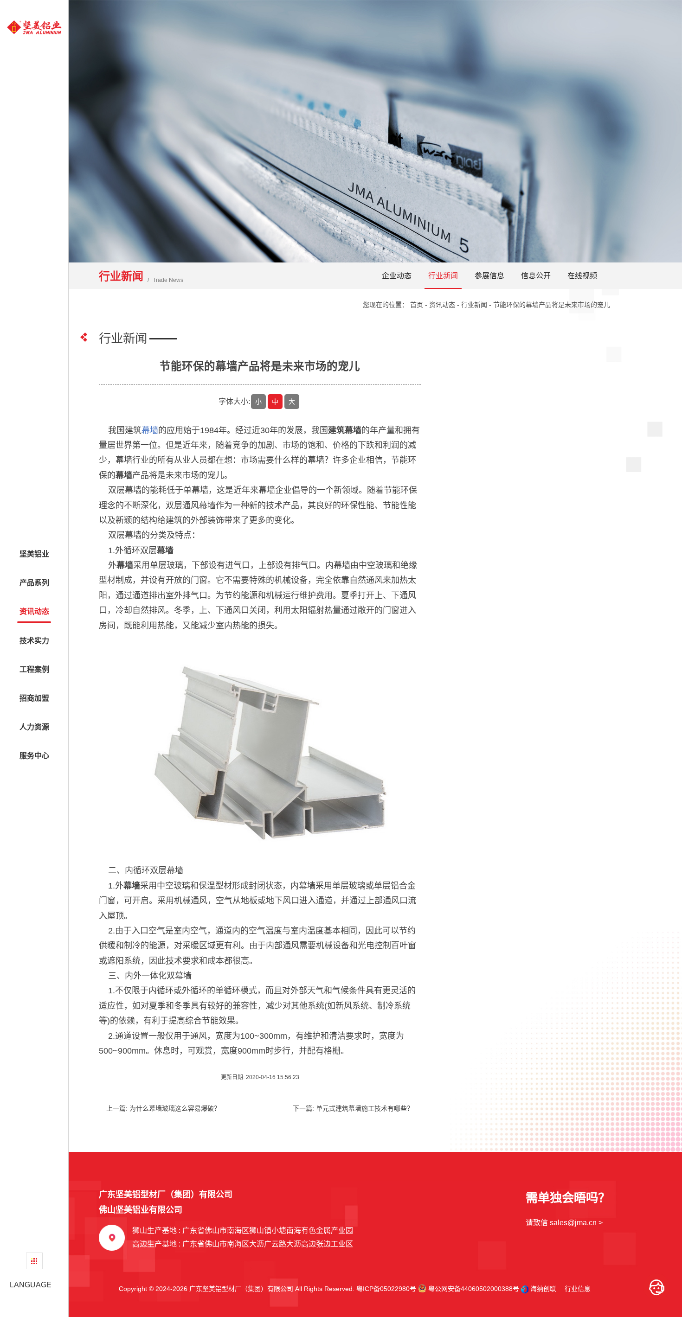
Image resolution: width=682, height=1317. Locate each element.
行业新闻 (443, 276)
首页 (416, 304)
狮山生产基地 (242, 1230)
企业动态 (397, 276)
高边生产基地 (242, 1244)
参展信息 (489, 276)
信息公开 (536, 276)
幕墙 (150, 430)
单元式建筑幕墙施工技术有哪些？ (364, 1108)
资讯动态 (442, 304)
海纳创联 (543, 1288)
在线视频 (582, 276)
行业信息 (574, 1288)
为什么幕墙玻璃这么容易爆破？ (174, 1108)
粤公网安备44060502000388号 (472, 1288)
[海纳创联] (525, 1289)
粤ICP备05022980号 (386, 1288)
